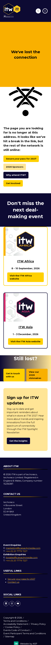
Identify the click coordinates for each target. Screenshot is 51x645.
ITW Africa (25, 261)
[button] (38, 10)
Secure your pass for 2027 (21, 579)
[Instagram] (11, 603)
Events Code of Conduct (16, 630)
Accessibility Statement (15, 624)
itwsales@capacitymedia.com (22, 557)
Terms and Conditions (15, 621)
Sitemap (9, 636)
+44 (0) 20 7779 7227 (16, 551)
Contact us (13, 582)
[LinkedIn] (5, 603)
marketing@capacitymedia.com (23, 548)
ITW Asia (26, 327)
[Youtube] (17, 603)
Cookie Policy (12, 627)
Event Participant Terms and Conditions (24, 633)
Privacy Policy (38, 624)
